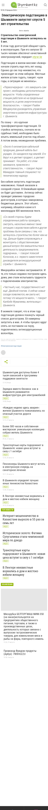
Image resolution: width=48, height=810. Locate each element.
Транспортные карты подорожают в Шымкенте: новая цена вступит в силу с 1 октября (23, 448)
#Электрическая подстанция (11, 346)
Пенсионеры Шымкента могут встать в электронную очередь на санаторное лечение (24, 467)
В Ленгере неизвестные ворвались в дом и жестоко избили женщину (23, 497)
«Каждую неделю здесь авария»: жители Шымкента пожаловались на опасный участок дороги (24, 410)
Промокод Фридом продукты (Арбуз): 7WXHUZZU (20, 652)
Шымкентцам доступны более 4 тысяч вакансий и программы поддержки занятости (21, 375)
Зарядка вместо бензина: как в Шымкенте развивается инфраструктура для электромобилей (24, 392)
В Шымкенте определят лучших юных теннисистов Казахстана (21, 482)
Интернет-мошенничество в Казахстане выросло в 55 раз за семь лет (23, 519)
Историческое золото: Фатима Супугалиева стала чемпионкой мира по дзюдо (23, 536)
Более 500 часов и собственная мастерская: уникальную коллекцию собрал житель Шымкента (23, 429)
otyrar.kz (37, 56)
